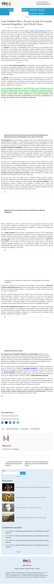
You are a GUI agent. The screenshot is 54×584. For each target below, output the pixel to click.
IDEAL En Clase (27, 565)
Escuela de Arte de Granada (12, 428)
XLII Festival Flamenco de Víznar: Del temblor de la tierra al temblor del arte (33, 487)
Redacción (16, 27)
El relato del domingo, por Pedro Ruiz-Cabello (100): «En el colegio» (31, 517)
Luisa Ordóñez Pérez (35, 428)
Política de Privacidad (19, 568)
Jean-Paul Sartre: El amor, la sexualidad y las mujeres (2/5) (28, 507)
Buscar (3, 470)
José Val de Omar (24, 428)
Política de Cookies (29, 568)
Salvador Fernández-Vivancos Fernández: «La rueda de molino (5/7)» (31, 497)
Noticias (22, 27)
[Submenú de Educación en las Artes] (28, 13)
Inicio (11, 10)
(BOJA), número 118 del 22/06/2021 (35, 31)
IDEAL (18, 36)
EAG (3, 428)
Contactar (37, 568)
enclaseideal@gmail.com (43, 4)
